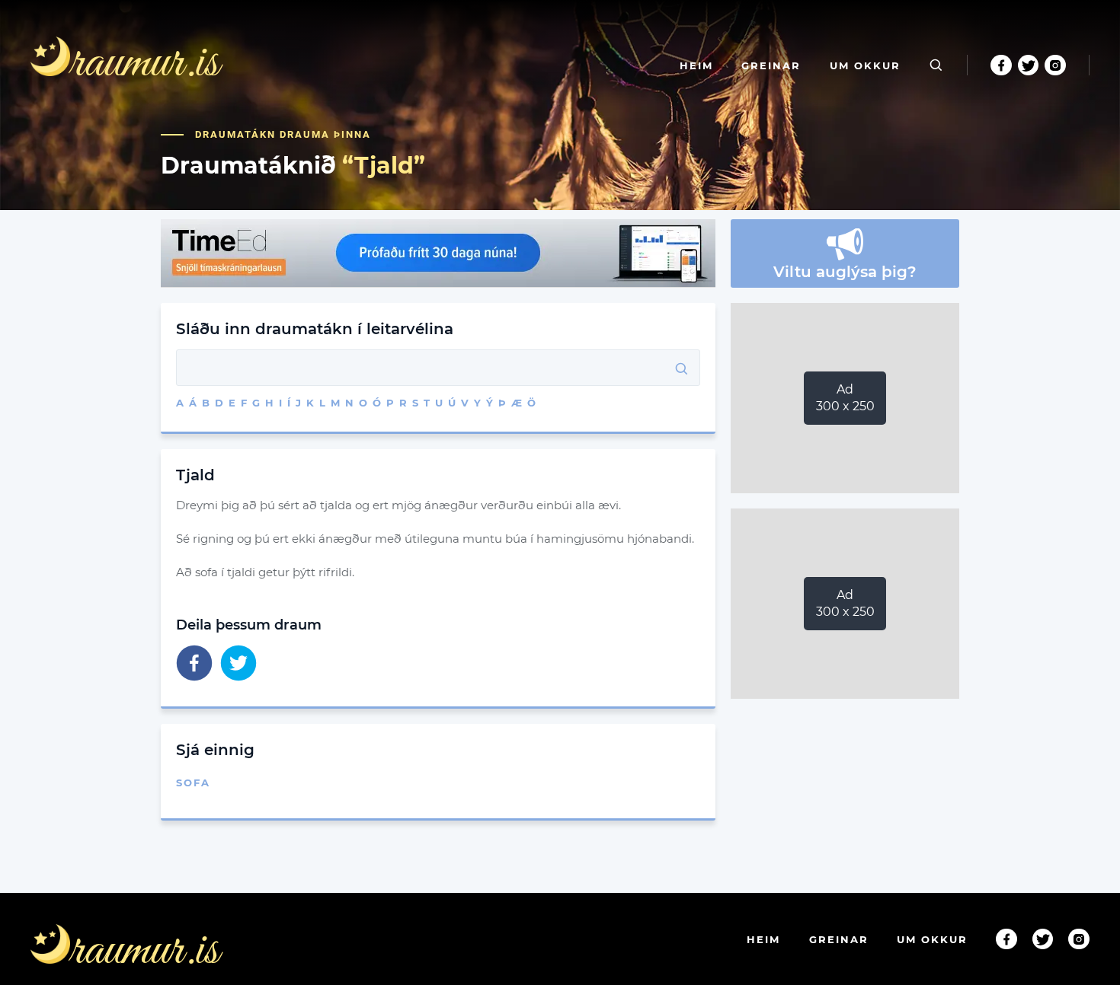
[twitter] (238, 664)
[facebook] (194, 664)
